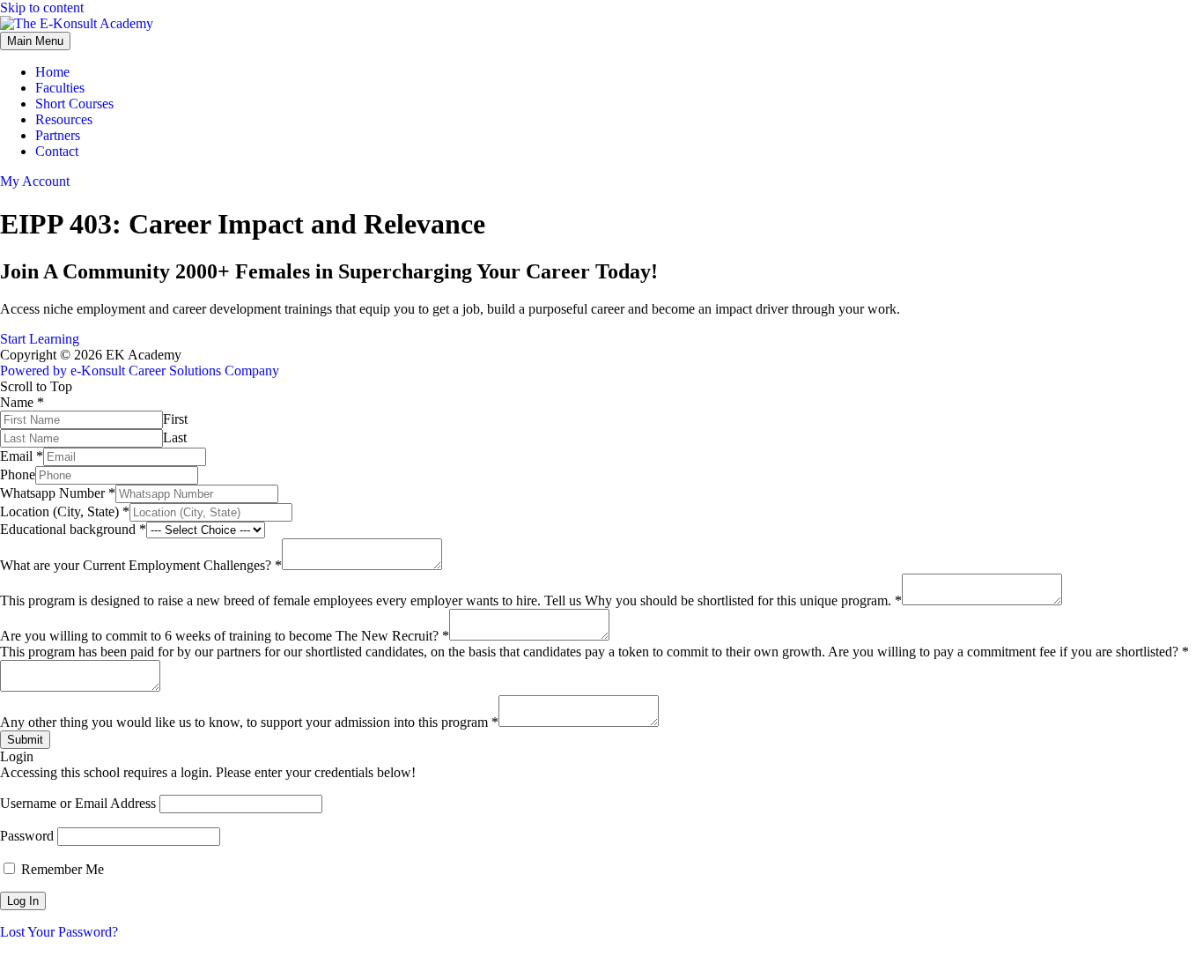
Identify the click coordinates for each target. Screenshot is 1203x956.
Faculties (60, 87)
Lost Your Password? (59, 931)
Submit (25, 739)
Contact (56, 151)
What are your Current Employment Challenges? (141, 565)
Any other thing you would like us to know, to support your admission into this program (249, 722)
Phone (17, 474)
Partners (57, 135)
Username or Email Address (78, 803)
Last (175, 437)
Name (22, 402)
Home (52, 71)
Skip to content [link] (42, 7)
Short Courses (74, 103)
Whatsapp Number (57, 492)
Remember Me (61, 869)
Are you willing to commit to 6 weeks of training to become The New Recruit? (224, 635)
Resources (63, 119)
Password (27, 835)
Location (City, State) (64, 511)
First (175, 418)
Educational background (73, 529)
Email (21, 455)
